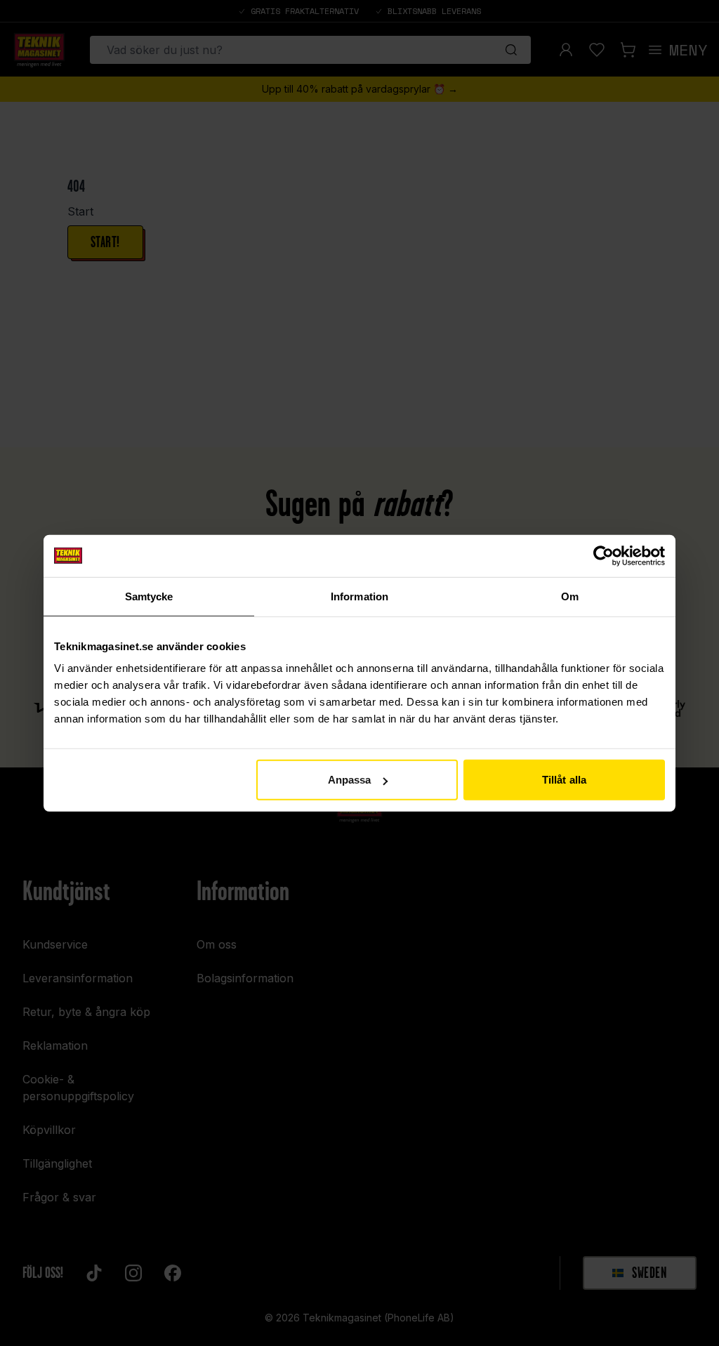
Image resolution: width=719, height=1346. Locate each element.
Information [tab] (359, 596)
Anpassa (349, 780)
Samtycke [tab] (149, 596)
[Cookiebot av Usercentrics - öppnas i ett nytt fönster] (603, 555)
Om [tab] (570, 596)
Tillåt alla (564, 780)
